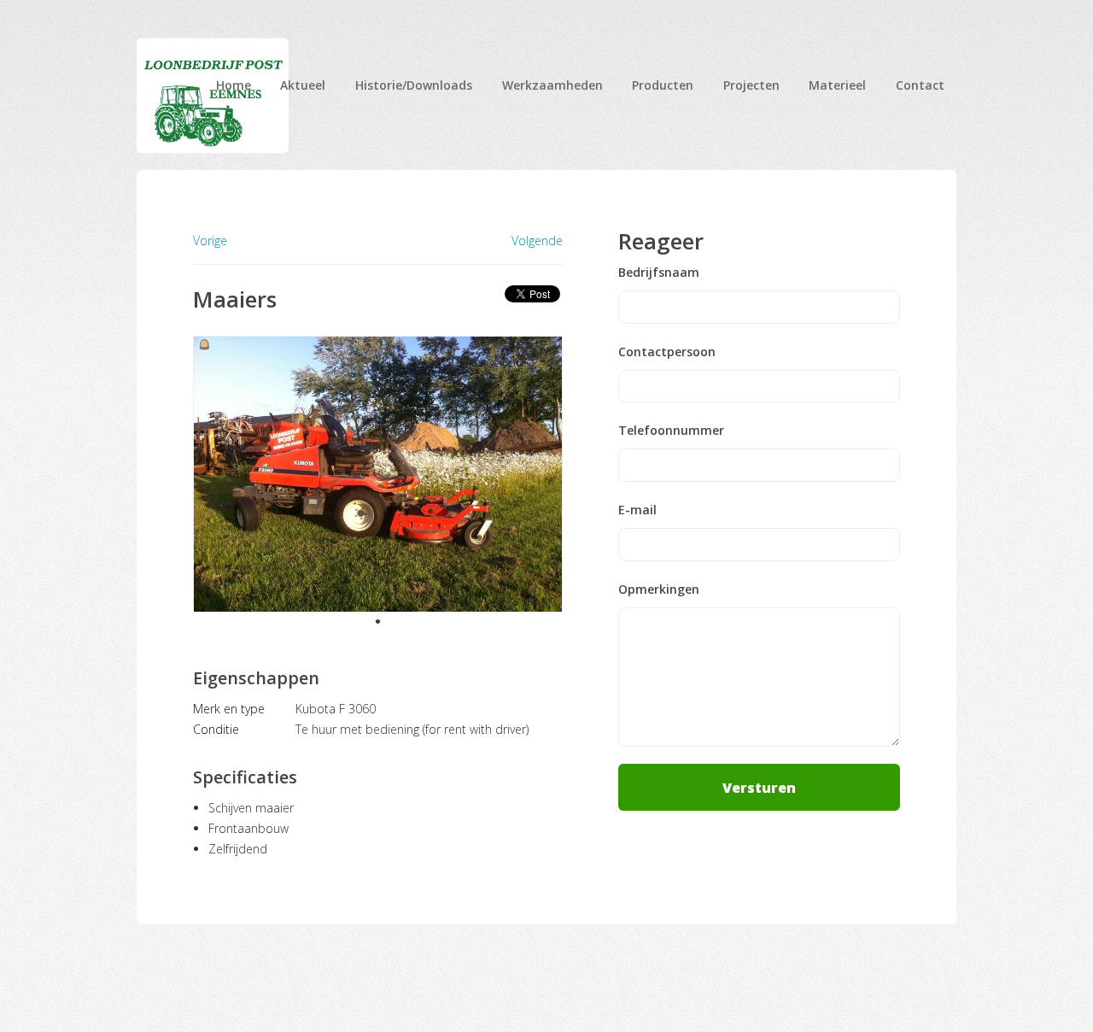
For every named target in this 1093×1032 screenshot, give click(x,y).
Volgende (537, 241)
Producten (662, 85)
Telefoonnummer (671, 431)
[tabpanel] (378, 474)
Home (233, 85)
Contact (920, 85)
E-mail (637, 510)
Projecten (751, 85)
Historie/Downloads (413, 85)
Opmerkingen (658, 589)
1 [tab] (377, 621)
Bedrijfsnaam (658, 273)
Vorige (210, 240)
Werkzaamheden (552, 85)
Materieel (837, 85)
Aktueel (302, 85)
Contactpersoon (667, 352)
